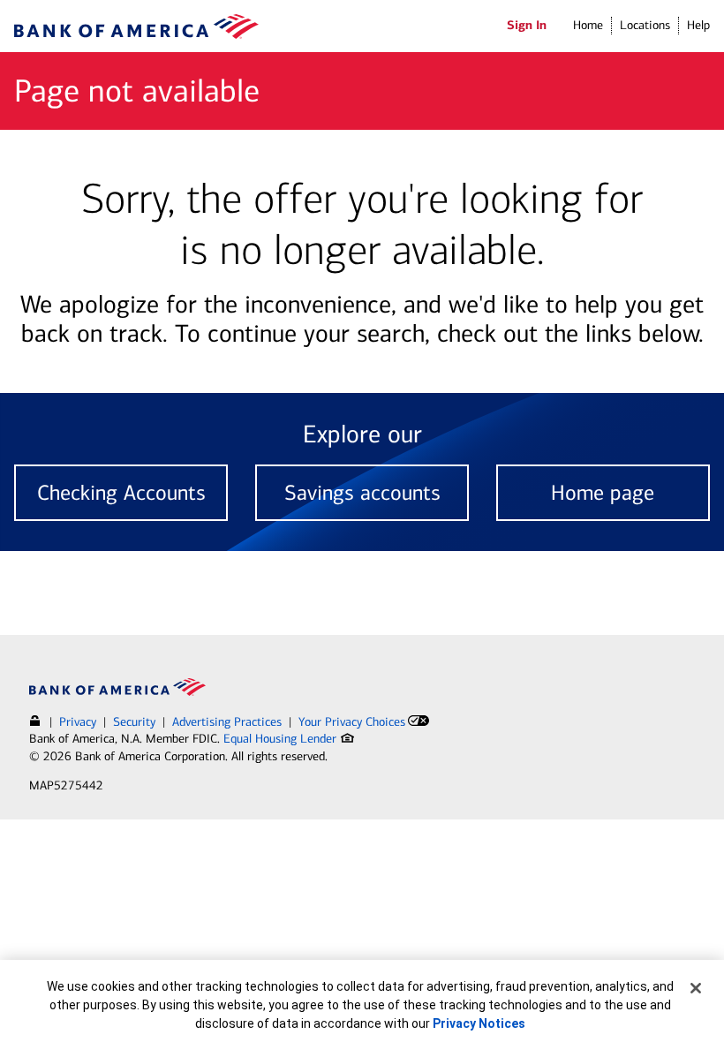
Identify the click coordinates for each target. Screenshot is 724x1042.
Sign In (527, 25)
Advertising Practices (227, 721)
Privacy (77, 721)
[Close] (695, 988)
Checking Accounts (121, 492)
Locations (645, 25)
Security (134, 721)
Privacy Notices (479, 1023)
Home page (602, 492)
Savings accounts (362, 492)
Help (698, 25)
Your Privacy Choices (351, 721)
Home (588, 25)
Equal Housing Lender (281, 738)
